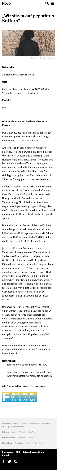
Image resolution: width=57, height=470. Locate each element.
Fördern (31, 438)
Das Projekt (40, 443)
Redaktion (19, 443)
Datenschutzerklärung (33, 452)
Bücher (5, 432)
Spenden (21, 438)
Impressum (7, 452)
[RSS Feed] (15, 461)
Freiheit (16, 424)
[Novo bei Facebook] (9, 461)
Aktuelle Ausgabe (19, 432)
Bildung (5, 427)
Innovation (46, 424)
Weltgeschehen (17, 427)
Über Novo (7, 443)
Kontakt (6, 455)
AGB (18, 452)
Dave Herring (40, 58)
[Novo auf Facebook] (3, 461)
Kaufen (32, 432)
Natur (24, 424)
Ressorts (6, 423)
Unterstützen (8, 437)
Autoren (29, 443)
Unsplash (51, 58)
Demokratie (34, 424)
